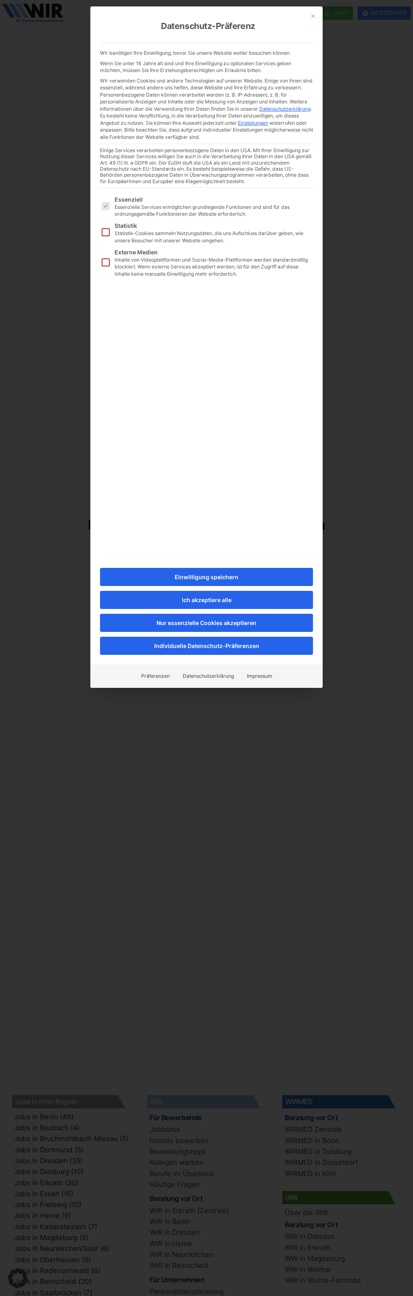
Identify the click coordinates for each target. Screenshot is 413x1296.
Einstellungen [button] (253, 123)
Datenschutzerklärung (285, 109)
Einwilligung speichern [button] (206, 577)
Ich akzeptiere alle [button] (207, 599)
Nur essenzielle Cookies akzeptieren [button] (206, 622)
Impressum (259, 676)
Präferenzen (155, 676)
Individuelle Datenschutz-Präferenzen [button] (206, 645)
